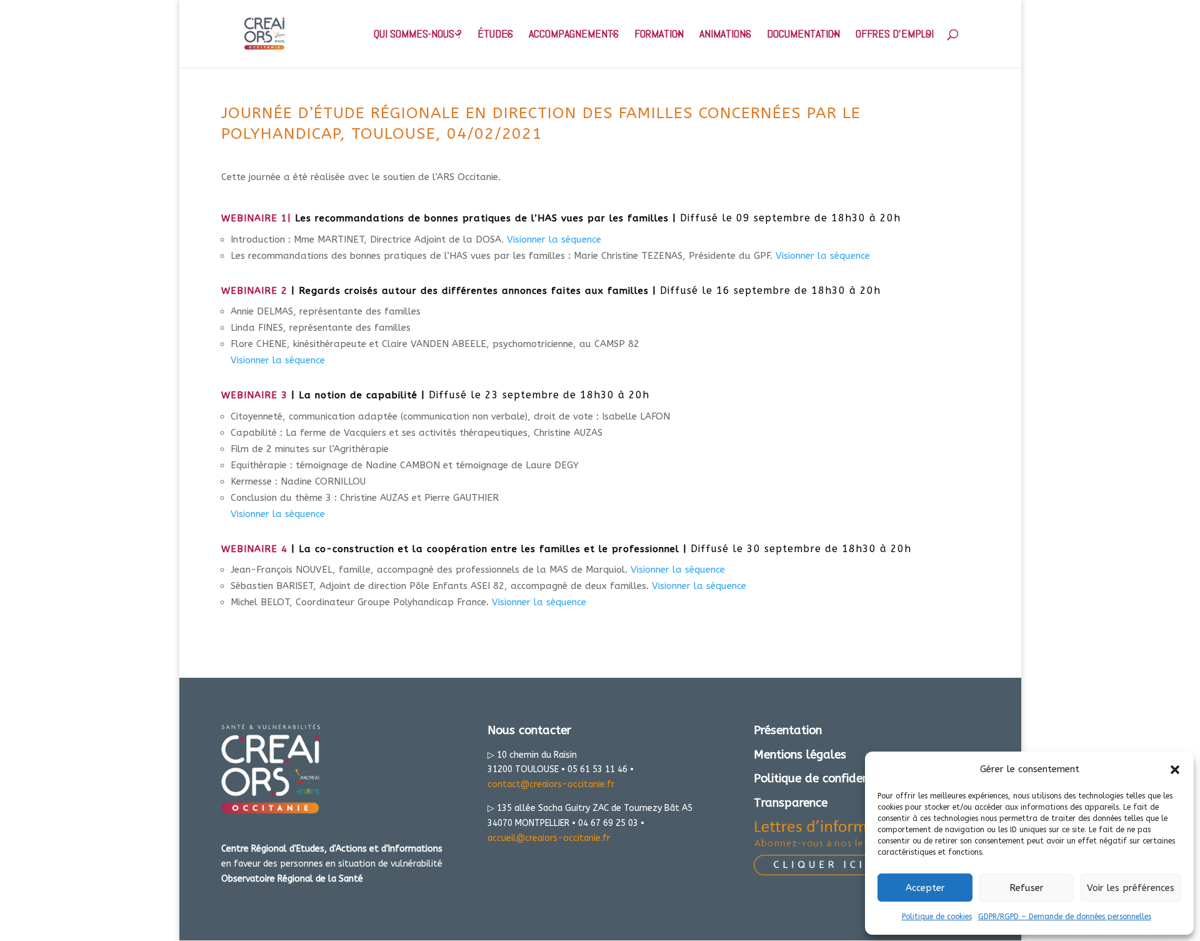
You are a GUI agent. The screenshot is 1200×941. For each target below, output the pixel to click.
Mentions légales (800, 755)
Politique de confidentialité (827, 778)
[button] (1175, 769)
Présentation (788, 730)
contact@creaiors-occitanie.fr (551, 784)
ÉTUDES (495, 35)
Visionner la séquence (554, 239)
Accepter (925, 887)
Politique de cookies (937, 916)
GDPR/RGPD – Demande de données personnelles (1064, 916)
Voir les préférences (1130, 887)
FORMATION (659, 35)
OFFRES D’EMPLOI (895, 35)
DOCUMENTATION (803, 35)
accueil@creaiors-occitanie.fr (549, 838)
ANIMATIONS (725, 35)
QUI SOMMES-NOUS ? (418, 35)
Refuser (1026, 887)
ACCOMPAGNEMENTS (574, 35)
